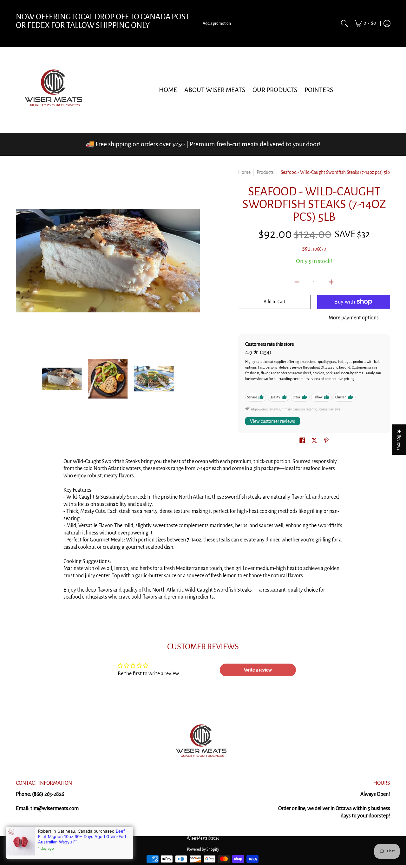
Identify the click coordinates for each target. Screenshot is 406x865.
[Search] (344, 23)
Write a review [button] (258, 669)
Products (265, 172)
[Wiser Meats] (55, 90)
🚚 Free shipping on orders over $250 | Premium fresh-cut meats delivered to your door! (203, 144)
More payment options (354, 318)
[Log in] (387, 23)
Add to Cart (274, 301)
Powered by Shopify (203, 849)
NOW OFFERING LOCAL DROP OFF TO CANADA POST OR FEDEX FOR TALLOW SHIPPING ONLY (103, 21)
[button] (302, 441)
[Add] (331, 282)
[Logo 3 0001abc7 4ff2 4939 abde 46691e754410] (203, 742)
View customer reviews (272, 421)
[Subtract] (296, 282)
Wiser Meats (197, 838)
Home (244, 172)
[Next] (195, 261)
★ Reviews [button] (399, 439)
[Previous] (20, 261)
